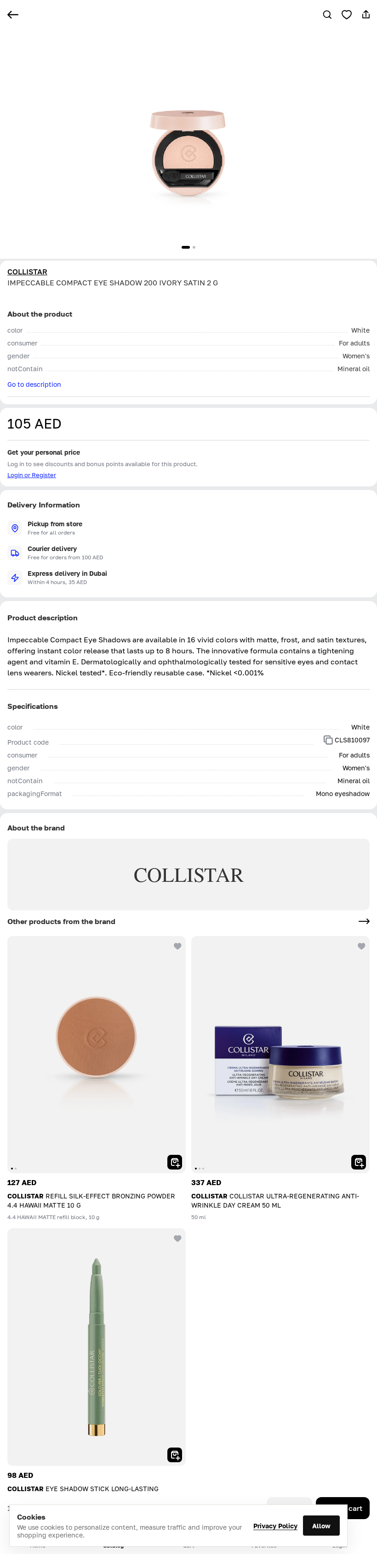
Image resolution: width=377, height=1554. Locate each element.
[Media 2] (194, 247)
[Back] (13, 15)
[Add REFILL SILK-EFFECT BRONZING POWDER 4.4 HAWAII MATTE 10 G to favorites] (176, 945)
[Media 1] (186, 247)
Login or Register (31, 475)
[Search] (327, 14)
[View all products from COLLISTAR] (364, 921)
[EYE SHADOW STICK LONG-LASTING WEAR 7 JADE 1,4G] (96, 1346)
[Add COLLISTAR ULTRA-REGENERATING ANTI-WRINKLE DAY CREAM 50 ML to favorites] (360, 945)
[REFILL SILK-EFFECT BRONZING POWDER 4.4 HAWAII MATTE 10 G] (96, 1054)
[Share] (365, 14)
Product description (42, 617)
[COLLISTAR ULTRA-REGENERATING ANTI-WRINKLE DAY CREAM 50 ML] (280, 1054)
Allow (321, 1526)
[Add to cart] (174, 1162)
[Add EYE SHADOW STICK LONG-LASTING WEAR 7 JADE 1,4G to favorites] (176, 1237)
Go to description (34, 384)
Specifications (32, 706)
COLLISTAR (27, 271)
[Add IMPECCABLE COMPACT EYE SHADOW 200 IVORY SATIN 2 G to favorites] (346, 14)
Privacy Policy (275, 1526)
